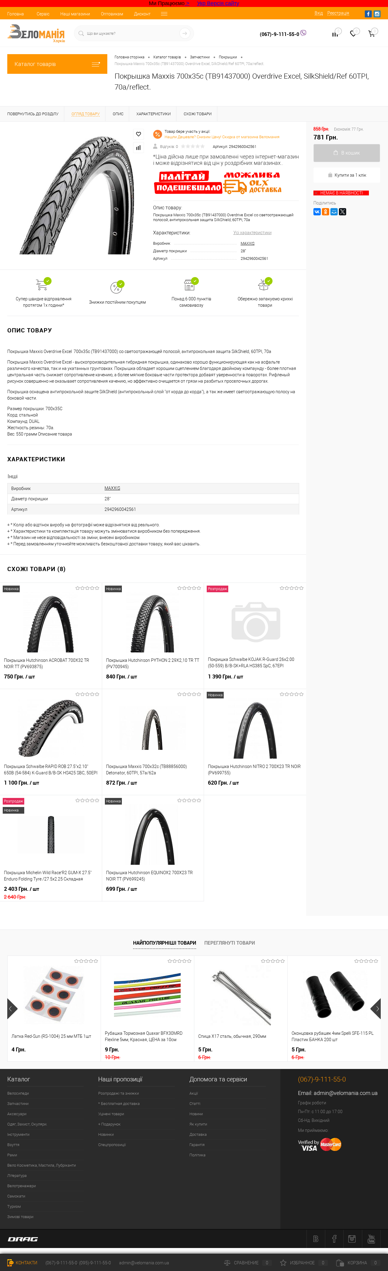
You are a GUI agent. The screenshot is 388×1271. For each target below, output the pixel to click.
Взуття (13, 1144)
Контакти (26, 1262)
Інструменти (18, 1134)
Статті (194, 1103)
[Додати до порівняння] (138, 147)
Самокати (16, 1196)
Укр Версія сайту (218, 3)
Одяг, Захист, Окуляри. (27, 1124)
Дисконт (142, 13)
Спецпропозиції (112, 1144)
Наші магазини (75, 13)
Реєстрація (338, 13)
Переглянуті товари (229, 942)
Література (17, 1175)
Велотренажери (21, 1186)
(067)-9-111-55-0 (280, 34)
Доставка (198, 1134)
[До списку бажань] (138, 134)
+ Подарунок (109, 1124)
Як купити (198, 1124)
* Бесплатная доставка (119, 1103)
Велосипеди (18, 1093)
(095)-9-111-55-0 (95, 1262)
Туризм (14, 1206)
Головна (15, 13)
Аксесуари (16, 1114)
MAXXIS (248, 243)
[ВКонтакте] (317, 211)
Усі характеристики (252, 232)
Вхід (319, 13)
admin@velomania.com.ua (346, 1093)
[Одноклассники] (325, 211)
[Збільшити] (76, 195)
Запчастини (17, 1103)
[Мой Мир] (334, 211)
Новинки (106, 1134)
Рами (12, 1155)
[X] (342, 211)
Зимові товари (20, 1216)
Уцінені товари (111, 1114)
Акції (193, 1093)
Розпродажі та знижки (118, 1093)
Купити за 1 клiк (350, 175)
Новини (196, 1114)
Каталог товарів (35, 64)
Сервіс (43, 13)
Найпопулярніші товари (164, 942)
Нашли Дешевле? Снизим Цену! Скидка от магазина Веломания (222, 137)
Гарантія (197, 1144)
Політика (197, 1155)
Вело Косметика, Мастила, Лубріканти (41, 1165)
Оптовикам (112, 13)
